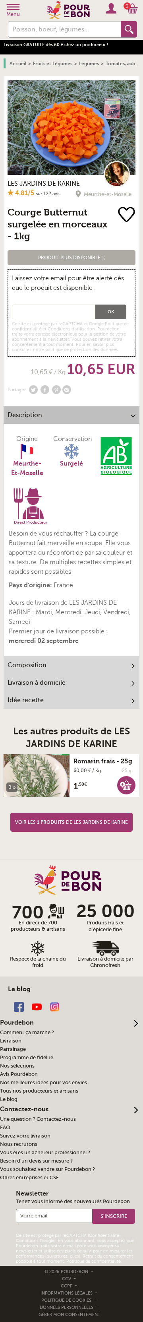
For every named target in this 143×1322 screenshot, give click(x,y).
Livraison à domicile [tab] (37, 682)
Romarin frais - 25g (102, 761)
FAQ (5, 1127)
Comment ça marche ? (27, 1032)
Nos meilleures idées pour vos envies (43, 1082)
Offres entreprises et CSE (29, 1177)
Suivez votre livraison (25, 1136)
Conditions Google (35, 1240)
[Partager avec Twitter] (33, 389)
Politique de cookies (66, 1300)
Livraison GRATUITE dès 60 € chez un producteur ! (56, 44)
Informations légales (67, 1293)
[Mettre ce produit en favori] (128, 215)
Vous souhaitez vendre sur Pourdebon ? (47, 1169)
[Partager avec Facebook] (45, 389)
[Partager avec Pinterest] (56, 389)
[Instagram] (55, 1006)
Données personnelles (66, 1307)
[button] (71, 257)
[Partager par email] (66, 389)
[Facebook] (19, 1006)
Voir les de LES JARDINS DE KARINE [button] (71, 822)
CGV (67, 1278)
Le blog (8, 1099)
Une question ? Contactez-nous (38, 1119)
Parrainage (13, 1049)
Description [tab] (25, 415)
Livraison (10, 1041)
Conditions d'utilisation (71, 329)
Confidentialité (104, 1235)
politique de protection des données (81, 349)
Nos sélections (17, 1066)
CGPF (67, 1286)
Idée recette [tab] (26, 700)
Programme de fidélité (26, 1057)
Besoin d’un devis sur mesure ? (36, 1161)
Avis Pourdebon (19, 1074)
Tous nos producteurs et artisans (39, 1091)
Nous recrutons (18, 1144)
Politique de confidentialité (93, 1261)
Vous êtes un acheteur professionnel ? (45, 1152)
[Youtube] (37, 1006)
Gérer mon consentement (69, 1314)
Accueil (18, 63)
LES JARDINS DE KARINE (44, 183)
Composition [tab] (27, 665)
